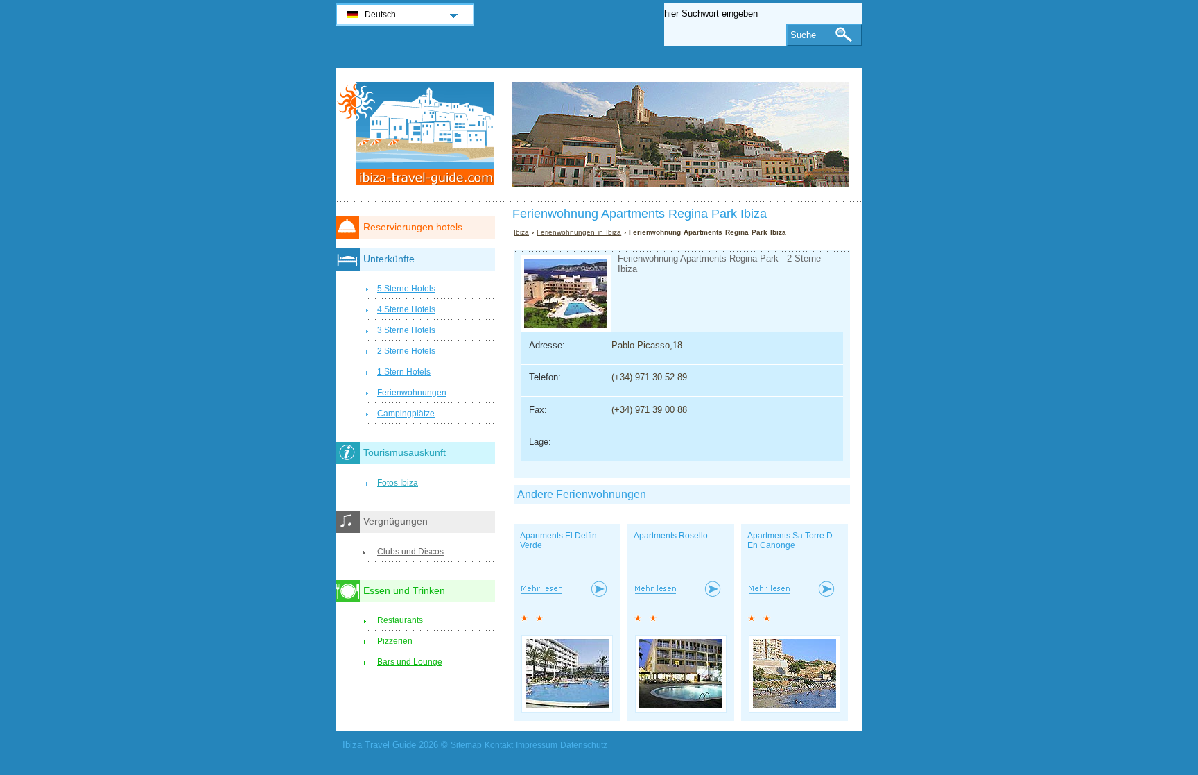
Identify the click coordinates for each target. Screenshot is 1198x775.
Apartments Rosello (671, 535)
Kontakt (499, 745)
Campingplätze (406, 413)
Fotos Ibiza (397, 483)
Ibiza (521, 232)
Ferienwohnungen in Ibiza (579, 232)
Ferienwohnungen (411, 393)
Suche (803, 35)
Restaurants (400, 620)
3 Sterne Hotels (406, 330)
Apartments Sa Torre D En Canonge (790, 540)
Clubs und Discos (410, 551)
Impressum (536, 745)
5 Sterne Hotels (406, 288)
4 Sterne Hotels (406, 309)
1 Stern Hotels (404, 372)
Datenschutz (583, 745)
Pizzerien (395, 641)
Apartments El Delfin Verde (558, 540)
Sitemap (466, 745)
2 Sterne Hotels (406, 351)
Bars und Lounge (409, 662)
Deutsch (380, 14)
